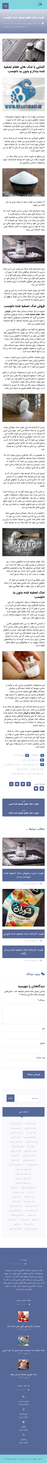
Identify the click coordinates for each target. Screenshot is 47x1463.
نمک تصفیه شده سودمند (31, 884)
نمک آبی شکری (16, 1151)
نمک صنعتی (16, 1201)
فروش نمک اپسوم (18, 1146)
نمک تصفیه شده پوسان (23, 1178)
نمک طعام (35, 1219)
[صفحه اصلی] (43, 23)
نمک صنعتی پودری (15, 1210)
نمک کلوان (17, 1224)
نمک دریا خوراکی (18, 1192)
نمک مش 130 (28, 1224)
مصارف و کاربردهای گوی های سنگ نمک (23, 1326)
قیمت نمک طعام (22, 769)
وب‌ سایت (40, 1057)
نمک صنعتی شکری (31, 1206)
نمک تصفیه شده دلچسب (30, 760)
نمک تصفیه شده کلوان (23, 1183)
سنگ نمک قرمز (15, 1137)
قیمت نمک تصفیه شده (11, 764)
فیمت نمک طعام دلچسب (30, 764)
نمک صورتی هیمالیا (17, 1215)
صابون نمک (31, 1146)
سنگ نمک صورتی (30, 1137)
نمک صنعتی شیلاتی (15, 1206)
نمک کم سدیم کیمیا (31, 1229)
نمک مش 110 (24, 1219)
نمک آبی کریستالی (29, 1155)
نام (43, 1028)
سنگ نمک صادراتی (16, 1132)
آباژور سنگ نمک (30, 1123)
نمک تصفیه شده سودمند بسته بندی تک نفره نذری (23, 1350)
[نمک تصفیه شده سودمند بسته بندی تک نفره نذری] (23, 1340)
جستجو (10, 1098)
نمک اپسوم (15, 1155)
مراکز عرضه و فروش (31, 713)
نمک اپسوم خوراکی (29, 1160)
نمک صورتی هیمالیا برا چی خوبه (23, 1374)
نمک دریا (30, 1192)
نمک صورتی (31, 1215)
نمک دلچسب (16, 1197)
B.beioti (35, 755)
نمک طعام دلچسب (17, 773)
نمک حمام (14, 1187)
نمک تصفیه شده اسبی (16, 1164)
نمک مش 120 (12, 1219)
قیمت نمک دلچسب (36, 769)
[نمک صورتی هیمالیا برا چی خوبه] (23, 1364)
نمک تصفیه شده (32, 1164)
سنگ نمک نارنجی (31, 1142)
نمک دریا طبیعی (29, 1197)
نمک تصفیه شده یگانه (32, 960)
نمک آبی (32, 691)
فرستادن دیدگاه (33, 1074)
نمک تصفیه (15, 1160)
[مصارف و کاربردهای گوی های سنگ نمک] (23, 1316)
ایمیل (42, 1043)
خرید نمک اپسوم (30, 1128)
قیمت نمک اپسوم (30, 1151)
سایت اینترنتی (38, 731)
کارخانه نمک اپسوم (15, 1229)
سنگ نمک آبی (31, 1132)
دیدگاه (41, 1000)
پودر (8, 296)
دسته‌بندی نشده (16, 1128)
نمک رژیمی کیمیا (29, 1201)
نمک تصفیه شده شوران (31, 941)
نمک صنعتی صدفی (31, 1210)
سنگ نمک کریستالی (15, 1142)
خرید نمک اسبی (16, 1123)
